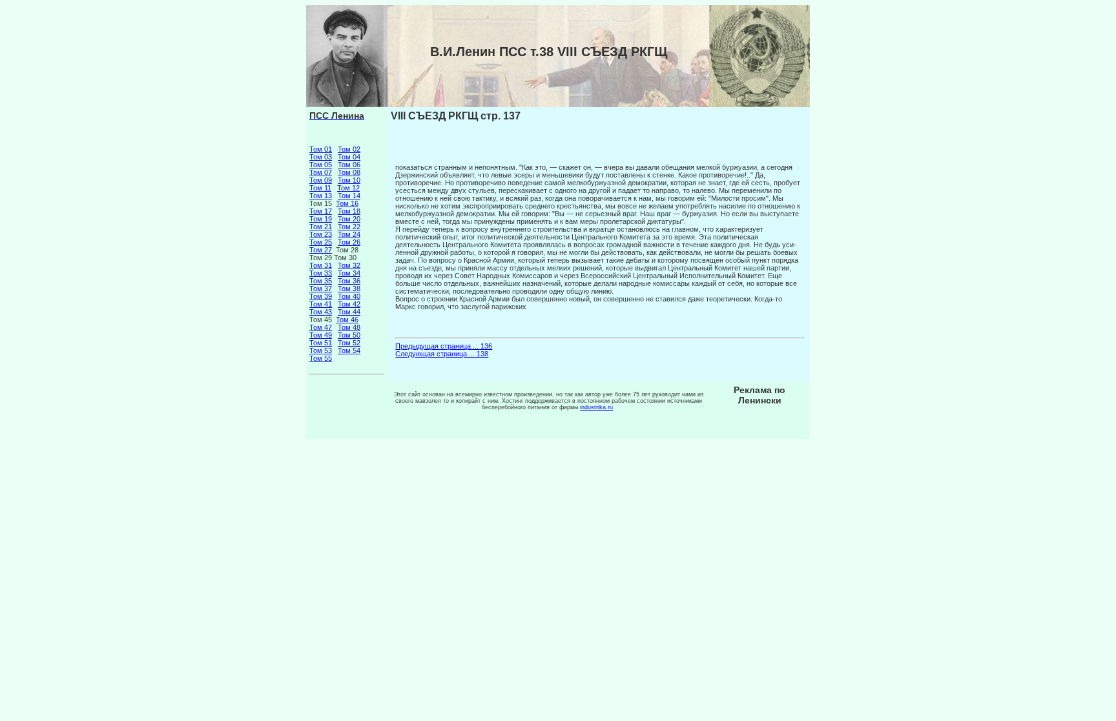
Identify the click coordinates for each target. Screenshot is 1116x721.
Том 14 (349, 195)
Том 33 (320, 273)
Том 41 (320, 304)
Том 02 (349, 149)
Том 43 (320, 312)
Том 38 (349, 288)
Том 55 (320, 358)
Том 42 (349, 304)
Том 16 (347, 203)
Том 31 (320, 265)
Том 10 (349, 180)
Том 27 (320, 250)
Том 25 (320, 242)
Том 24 (349, 234)
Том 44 (349, 312)
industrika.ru (596, 407)
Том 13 (320, 195)
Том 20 (349, 219)
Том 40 (349, 296)
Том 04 (349, 157)
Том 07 (320, 172)
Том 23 (320, 234)
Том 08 (349, 172)
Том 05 (320, 164)
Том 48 (349, 327)
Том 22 (349, 226)
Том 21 (320, 226)
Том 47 (320, 327)
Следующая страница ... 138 (441, 354)
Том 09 (320, 180)
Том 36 (349, 281)
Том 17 (320, 211)
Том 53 (320, 350)
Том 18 (349, 211)
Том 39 (320, 296)
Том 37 (320, 288)
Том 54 (349, 350)
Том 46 (347, 319)
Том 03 (320, 157)
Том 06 (349, 164)
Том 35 (320, 281)
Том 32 (349, 265)
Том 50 (349, 335)
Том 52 (349, 343)
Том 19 (320, 219)
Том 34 (349, 273)
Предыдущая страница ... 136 (443, 346)
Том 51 (320, 343)
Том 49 (320, 335)
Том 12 (348, 188)
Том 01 (320, 149)
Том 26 (349, 242)
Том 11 (320, 188)
